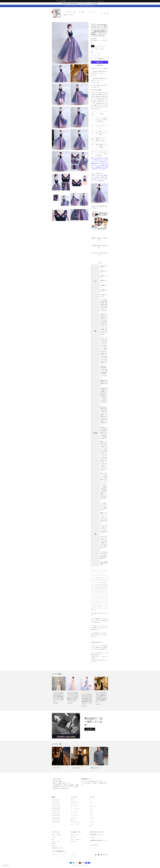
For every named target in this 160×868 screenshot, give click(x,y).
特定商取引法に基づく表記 (57, 848)
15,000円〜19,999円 (56, 813)
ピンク (91, 810)
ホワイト (91, 813)
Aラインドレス (74, 806)
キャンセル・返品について (76, 839)
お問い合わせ (73, 841)
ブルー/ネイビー (93, 806)
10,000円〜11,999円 (56, 804)
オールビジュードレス (75, 802)
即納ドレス (73, 799)
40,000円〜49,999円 (56, 819)
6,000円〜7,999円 (55, 799)
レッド (91, 804)
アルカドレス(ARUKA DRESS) (78, 865)
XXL (97, 49)
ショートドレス (74, 813)
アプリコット (92, 817)
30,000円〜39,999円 (56, 817)
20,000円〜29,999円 (56, 815)
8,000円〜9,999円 (55, 802)
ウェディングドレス (75, 824)
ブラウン (91, 824)
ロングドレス (73, 817)
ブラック (91, 799)
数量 (92, 51)
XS (92, 46)
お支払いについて (74, 834)
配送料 (95, 40)
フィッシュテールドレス (76, 808)
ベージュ (91, 819)
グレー (91, 815)
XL (92, 49)
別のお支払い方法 (99, 65)
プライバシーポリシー (56, 841)
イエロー (91, 821)
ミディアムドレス (74, 815)
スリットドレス (74, 810)
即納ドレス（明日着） (56, 834)
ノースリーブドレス (75, 821)
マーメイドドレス (74, 804)
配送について (73, 837)
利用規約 (54, 843)
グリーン (91, 808)
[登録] (73, 854)
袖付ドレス (73, 819)
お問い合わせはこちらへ (96, 642)
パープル (91, 802)
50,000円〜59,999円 (56, 821)
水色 (91, 826)
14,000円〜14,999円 (56, 810)
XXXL (102, 49)
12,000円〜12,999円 (56, 806)
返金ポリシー (54, 845)
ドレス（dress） (76, 767)
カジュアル (56, 767)
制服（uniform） (95, 767)
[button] (75, 12)
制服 (53, 839)
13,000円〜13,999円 (56, 808)
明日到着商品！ (89, 729)
